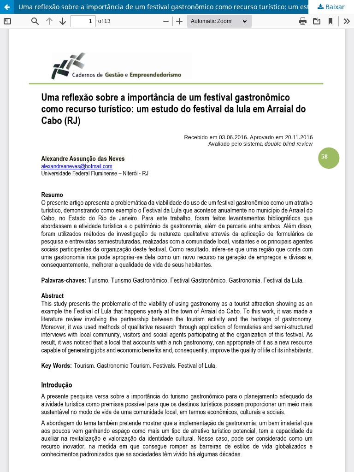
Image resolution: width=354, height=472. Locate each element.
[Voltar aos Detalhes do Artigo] (7, 7)
